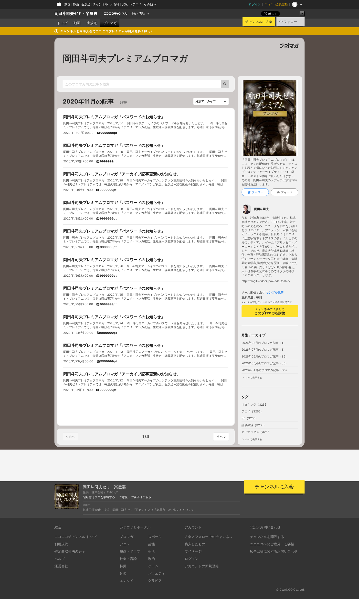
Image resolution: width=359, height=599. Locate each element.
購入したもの (195, 544)
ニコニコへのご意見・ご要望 (272, 544)
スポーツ (155, 537)
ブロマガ (110, 23)
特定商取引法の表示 (69, 551)
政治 (151, 559)
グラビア (155, 580)
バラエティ (156, 573)
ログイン (255, 4)
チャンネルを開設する (267, 537)
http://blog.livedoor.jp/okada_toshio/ (266, 281)
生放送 (86, 4)
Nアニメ (135, 4)
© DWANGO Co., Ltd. (290, 589)
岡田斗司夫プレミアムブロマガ (125, 58)
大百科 (114, 4)
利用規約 (61, 544)
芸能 (151, 544)
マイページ (193, 551)
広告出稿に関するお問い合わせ (274, 551)
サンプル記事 (275, 292)
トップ (62, 23)
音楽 (123, 573)
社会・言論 (137, 13)
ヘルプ (59, 559)
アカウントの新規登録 (202, 566)
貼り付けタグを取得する (99, 497)
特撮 (123, 566)
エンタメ (126, 580)
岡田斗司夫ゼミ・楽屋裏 (75, 13)
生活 (151, 551)
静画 (76, 4)
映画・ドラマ (130, 551)
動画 (67, 4)
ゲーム (153, 566)
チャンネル (100, 4)
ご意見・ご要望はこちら (135, 497)
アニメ (125, 544)
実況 (125, 4)
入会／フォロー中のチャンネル (208, 537)
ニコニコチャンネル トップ (75, 537)
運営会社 (61, 566)
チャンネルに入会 (259, 22)
